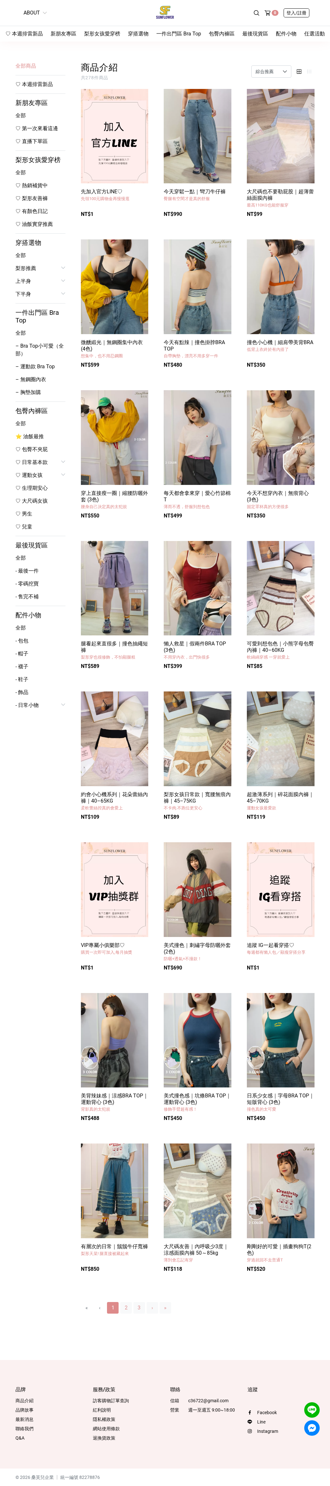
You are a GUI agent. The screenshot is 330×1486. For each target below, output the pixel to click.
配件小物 (286, 34)
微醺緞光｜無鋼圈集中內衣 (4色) (112, 348)
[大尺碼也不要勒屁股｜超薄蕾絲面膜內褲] (281, 136)
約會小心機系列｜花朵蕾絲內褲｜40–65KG (114, 800)
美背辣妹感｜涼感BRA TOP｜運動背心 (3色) (114, 1102)
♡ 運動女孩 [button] (29, 475)
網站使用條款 (106, 1428)
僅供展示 (135, 218)
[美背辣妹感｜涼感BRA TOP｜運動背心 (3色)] (115, 1040)
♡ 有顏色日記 (31, 211)
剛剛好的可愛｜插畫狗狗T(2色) (279, 1252)
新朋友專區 (63, 34)
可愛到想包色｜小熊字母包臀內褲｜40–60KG (280, 650)
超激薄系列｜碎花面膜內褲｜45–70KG (280, 800)
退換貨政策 (104, 1438)
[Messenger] (312, 1428)
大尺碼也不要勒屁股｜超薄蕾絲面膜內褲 (280, 197)
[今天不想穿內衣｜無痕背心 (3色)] (281, 437)
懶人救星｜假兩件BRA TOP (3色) (195, 650)
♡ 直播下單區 (31, 141)
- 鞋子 (21, 679)
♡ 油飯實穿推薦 (34, 224)
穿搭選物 (138, 34)
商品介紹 (24, 1400)
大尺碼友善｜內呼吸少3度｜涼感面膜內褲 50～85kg (196, 1252)
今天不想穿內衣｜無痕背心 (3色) (278, 499)
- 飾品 (21, 692)
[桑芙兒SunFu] (165, 12)
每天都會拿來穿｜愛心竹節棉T (197, 499)
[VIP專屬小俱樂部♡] (115, 889)
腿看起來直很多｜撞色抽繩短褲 (114, 650)
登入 (296, 12)
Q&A (19, 1438)
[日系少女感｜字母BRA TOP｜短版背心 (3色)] (281, 1040)
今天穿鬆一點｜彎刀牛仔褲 (195, 194)
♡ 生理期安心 (31, 488)
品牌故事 (24, 1410)
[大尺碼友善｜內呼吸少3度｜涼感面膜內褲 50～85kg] (197, 1190)
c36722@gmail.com (208, 1400)
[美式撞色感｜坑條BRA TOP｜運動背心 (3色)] (197, 1040)
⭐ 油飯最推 (29, 436)
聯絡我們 (24, 1428)
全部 (20, 115)
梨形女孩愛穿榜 (102, 34)
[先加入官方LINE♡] (115, 136)
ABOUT (32, 13)
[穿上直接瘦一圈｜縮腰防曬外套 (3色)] (115, 437)
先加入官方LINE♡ (105, 194)
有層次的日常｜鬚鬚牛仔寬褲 (114, 1249)
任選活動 (314, 34)
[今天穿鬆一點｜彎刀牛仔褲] (197, 136)
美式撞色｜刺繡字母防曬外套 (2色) (197, 951)
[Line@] (312, 1410)
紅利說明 (102, 1410)
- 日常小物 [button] (27, 705)
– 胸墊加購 (28, 392)
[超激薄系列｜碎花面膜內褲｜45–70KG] (281, 738)
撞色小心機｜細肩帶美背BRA (280, 345)
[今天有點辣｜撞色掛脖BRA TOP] (197, 286)
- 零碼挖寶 (27, 584)
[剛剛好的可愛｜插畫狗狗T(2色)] (281, 1190)
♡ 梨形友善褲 (31, 198)
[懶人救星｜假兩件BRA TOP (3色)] (197, 588)
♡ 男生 (23, 514)
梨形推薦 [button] (25, 268)
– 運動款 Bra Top (35, 366)
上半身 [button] (23, 281)
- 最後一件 (27, 571)
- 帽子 (21, 654)
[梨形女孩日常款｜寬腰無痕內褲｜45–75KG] (197, 738)
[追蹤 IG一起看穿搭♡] (281, 889)
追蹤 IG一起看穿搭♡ (276, 948)
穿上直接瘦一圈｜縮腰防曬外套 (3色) (114, 499)
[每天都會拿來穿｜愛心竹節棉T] (197, 437)
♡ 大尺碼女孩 (31, 501)
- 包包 (21, 641)
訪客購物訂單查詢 (111, 1400)
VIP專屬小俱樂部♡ (106, 948)
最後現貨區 (255, 34)
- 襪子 (21, 666)
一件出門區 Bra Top (178, 34)
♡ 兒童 (23, 527)
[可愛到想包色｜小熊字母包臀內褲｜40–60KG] (281, 588)
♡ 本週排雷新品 (24, 34)
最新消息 (24, 1419)
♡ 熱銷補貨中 (31, 185)
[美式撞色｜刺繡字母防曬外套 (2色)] (197, 889)
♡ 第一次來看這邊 (36, 128)
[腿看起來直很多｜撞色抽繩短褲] (115, 588)
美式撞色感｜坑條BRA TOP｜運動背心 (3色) (197, 1102)
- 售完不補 (27, 596)
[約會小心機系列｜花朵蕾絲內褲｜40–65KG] (115, 738)
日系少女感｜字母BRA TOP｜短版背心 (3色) (280, 1102)
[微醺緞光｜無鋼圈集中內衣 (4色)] (115, 286)
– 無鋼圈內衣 (30, 379)
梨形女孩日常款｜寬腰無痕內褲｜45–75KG (197, 800)
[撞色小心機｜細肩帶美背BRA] (281, 286)
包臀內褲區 (222, 34)
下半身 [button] (23, 294)
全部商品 (25, 66)
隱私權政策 (104, 1419)
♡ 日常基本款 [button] (31, 462)
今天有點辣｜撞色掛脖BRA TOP (194, 348)
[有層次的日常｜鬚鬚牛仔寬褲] (115, 1190)
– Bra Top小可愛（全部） (39, 350)
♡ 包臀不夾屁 (31, 449)
